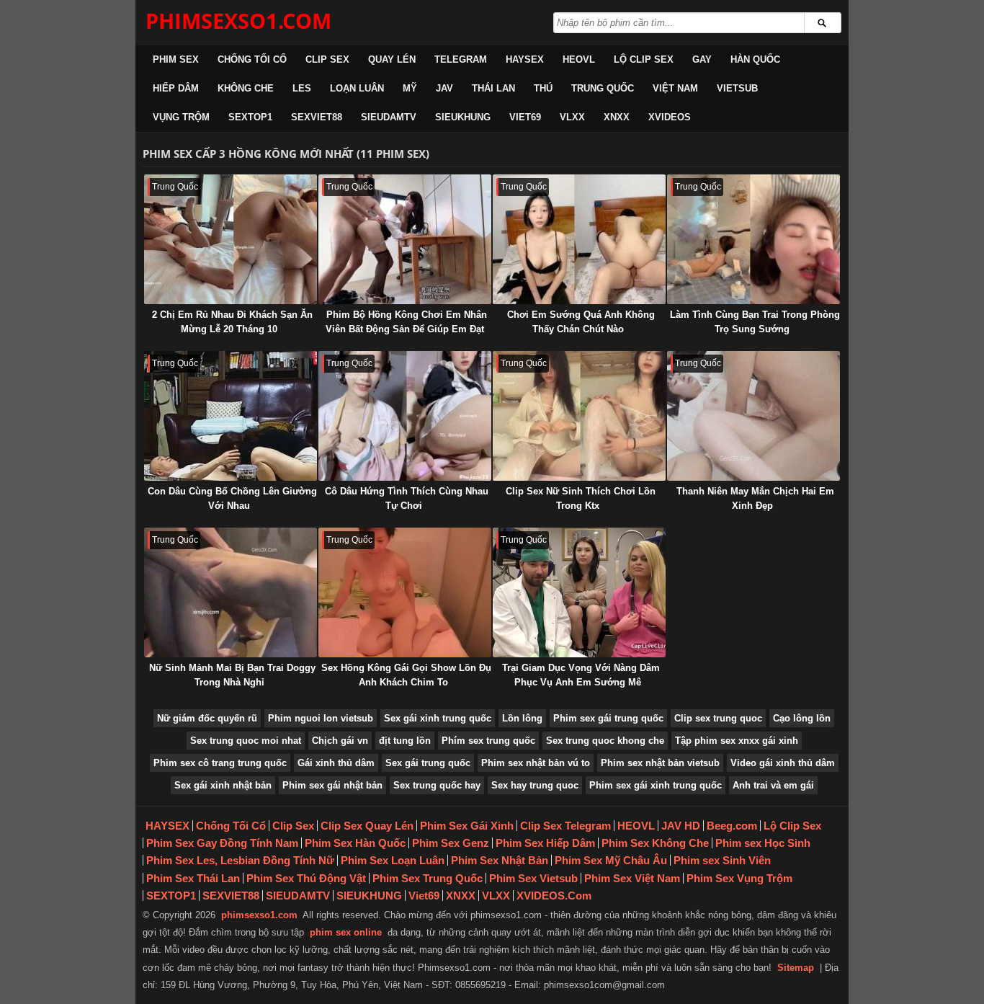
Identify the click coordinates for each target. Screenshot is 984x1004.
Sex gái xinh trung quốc (437, 718)
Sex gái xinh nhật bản (223, 785)
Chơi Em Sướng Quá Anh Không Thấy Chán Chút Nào (581, 321)
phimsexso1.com (259, 915)
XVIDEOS (669, 117)
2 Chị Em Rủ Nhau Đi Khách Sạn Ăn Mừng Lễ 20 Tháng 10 (232, 321)
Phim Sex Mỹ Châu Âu (611, 860)
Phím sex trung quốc (488, 740)
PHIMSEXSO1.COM (238, 20)
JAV (444, 88)
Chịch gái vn (340, 740)
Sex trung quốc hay (436, 785)
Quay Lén (392, 59)
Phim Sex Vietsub (533, 878)
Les (301, 88)
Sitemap (795, 967)
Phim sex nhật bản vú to (535, 763)
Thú (543, 88)
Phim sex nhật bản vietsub (660, 763)
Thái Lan (493, 88)
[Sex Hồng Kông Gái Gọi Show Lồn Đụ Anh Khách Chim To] (404, 592)
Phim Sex (176, 59)
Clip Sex (327, 59)
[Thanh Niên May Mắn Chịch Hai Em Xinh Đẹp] (753, 416)
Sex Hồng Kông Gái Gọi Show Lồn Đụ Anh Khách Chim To (406, 675)
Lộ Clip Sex (644, 59)
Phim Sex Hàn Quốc (355, 843)
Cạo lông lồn (802, 718)
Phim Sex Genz (450, 843)
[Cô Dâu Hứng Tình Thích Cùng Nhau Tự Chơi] (404, 416)
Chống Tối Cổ (252, 59)
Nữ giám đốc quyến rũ (207, 718)
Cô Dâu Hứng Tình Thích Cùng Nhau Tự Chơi (406, 498)
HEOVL (579, 59)
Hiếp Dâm (176, 88)
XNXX (617, 117)
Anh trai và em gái (773, 785)
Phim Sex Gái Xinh (467, 825)
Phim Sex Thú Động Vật (306, 878)
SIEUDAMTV (388, 117)
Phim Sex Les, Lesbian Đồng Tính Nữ (240, 860)
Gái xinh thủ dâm (336, 763)
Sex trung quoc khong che (605, 740)
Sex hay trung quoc (534, 785)
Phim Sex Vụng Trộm (739, 878)
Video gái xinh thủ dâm (782, 763)
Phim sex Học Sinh (762, 843)
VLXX (572, 117)
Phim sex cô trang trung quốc (220, 763)
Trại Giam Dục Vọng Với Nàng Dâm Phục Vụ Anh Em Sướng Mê (581, 675)
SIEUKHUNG (463, 117)
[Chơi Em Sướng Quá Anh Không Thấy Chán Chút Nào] (579, 239)
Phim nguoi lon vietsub (320, 718)
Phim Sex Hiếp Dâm (545, 843)
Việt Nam (675, 88)
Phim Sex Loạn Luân (392, 860)
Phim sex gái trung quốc (608, 718)
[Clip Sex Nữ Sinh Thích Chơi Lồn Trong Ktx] (579, 416)
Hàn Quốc (755, 59)
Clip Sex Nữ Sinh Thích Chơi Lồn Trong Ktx (581, 498)
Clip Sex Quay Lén (367, 825)
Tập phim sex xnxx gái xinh (736, 740)
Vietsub (737, 88)
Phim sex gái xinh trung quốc (655, 785)
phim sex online (346, 932)
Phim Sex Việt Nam (632, 878)
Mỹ (410, 88)
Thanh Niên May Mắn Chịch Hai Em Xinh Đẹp (755, 498)
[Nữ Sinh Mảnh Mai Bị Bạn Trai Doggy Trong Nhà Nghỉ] (230, 592)
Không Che (246, 88)
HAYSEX (525, 59)
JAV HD (680, 825)
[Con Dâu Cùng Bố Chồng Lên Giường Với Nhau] (230, 416)
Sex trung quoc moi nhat (245, 740)
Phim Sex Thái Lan (193, 878)
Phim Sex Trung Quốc (427, 878)
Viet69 (525, 117)
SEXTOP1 (250, 117)
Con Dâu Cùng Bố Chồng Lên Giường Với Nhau (232, 498)
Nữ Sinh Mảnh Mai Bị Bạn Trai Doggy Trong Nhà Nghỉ (232, 675)
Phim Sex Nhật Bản (499, 860)
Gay (702, 59)
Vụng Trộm (181, 117)
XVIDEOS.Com (553, 895)
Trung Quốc (602, 88)
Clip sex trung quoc (718, 718)
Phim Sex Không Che (655, 843)
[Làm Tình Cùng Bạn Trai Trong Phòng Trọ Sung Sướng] (753, 239)
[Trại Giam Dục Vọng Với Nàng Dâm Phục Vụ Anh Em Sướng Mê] (579, 592)
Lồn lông (522, 718)
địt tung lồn (405, 740)
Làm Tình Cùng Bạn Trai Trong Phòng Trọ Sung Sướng (755, 321)
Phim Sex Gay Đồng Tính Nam (222, 843)
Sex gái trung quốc (427, 763)
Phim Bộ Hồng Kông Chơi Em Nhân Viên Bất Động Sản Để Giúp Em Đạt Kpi (406, 329)
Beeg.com (732, 825)
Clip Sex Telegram (565, 825)
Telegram (460, 59)
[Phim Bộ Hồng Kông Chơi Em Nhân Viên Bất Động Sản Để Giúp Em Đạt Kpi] (404, 239)
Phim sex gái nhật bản (332, 785)
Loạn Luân (357, 88)
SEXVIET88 (316, 117)
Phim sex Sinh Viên (722, 860)
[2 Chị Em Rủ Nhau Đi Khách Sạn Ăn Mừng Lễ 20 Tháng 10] (230, 239)
